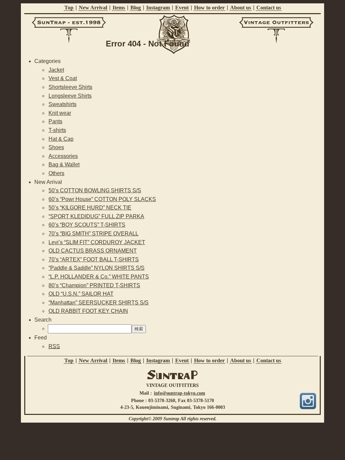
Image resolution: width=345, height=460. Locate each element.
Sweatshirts (62, 104)
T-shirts (57, 130)
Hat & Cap (61, 139)
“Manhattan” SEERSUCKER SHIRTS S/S (99, 302)
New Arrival (93, 7)
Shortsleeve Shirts (70, 87)
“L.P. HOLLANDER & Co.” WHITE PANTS (99, 277)
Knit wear (60, 113)
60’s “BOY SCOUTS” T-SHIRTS (87, 225)
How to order (209, 7)
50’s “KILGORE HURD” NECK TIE (90, 207)
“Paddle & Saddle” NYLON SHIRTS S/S (97, 268)
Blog (135, 7)
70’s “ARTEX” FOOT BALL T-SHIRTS (94, 259)
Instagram (158, 7)
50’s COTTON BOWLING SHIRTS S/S (95, 190)
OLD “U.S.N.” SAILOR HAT (81, 294)
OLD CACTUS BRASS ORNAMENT (93, 251)
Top (68, 7)
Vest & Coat (63, 78)
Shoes (56, 147)
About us (240, 7)
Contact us (268, 7)
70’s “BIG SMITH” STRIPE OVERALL (93, 233)
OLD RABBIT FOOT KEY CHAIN (88, 311)
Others (56, 173)
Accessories (63, 156)
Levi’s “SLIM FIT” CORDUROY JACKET (97, 242)
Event (182, 7)
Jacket (56, 70)
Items (119, 7)
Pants (55, 121)
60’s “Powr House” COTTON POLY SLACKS (102, 199)
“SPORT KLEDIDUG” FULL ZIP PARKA (96, 216)
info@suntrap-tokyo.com (179, 393)
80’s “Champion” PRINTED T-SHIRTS (94, 285)
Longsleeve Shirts (70, 96)
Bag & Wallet (64, 164)
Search (43, 320)
